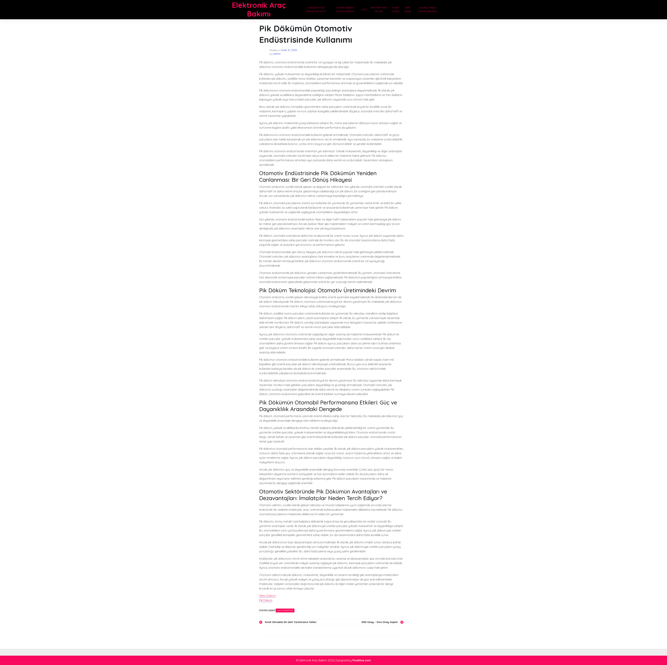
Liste (364, 9)
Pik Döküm (265, 600)
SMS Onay (408, 9)
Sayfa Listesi (395, 9)
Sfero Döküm (267, 595)
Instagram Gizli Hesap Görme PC (316, 9)
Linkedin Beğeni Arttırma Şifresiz (345, 9)
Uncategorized (285, 610)
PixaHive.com (361, 660)
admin (277, 53)
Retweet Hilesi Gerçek (379, 9)
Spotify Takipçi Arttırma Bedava (427, 9)
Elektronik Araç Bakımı (259, 9)
